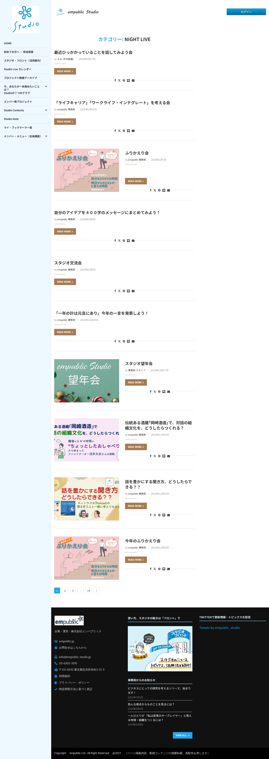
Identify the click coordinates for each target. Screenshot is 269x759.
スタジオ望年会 (139, 363)
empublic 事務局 (66, 109)
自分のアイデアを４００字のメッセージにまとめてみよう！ (107, 212)
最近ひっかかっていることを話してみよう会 (93, 52)
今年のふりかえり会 (142, 541)
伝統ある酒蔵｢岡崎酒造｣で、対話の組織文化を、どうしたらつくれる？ (158, 425)
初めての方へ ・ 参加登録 (18, 52)
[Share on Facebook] (115, 80)
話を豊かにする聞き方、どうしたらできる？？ (158, 484)
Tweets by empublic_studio (219, 627)
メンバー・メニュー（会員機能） (23, 136)
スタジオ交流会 (68, 263)
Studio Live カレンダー (17, 69)
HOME (8, 43)
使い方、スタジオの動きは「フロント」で (154, 618)
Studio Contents (14, 110)
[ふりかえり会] (86, 170)
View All (181, 735)
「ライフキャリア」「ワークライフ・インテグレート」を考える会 (112, 102)
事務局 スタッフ (136, 370)
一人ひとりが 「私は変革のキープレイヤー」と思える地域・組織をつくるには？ (160, 718)
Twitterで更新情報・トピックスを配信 (224, 617)
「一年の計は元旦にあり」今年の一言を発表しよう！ (101, 313)
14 (88, 590)
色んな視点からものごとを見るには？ (151, 704)
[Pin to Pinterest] (124, 80)
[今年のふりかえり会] (86, 558)
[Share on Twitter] (119, 80)
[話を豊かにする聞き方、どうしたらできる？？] (86, 499)
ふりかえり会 (137, 153)
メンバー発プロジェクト (18, 101)
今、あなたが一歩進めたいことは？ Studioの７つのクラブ (22, 90)
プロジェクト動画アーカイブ (20, 78)
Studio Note (11, 119)
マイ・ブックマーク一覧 (18, 127)
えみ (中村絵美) (65, 59)
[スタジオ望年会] (86, 380)
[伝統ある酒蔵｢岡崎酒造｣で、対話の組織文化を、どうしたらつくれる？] (86, 440)
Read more (64, 71)
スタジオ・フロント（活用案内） (23, 60)
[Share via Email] (133, 80)
